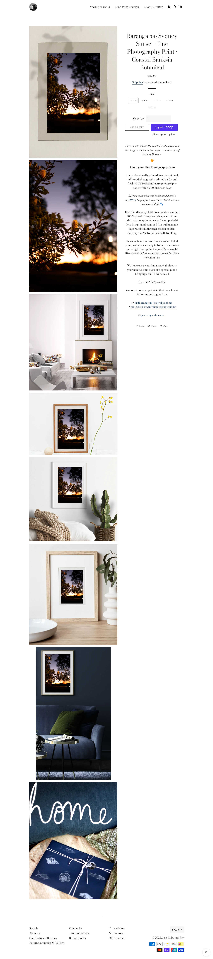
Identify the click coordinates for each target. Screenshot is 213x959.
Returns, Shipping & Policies (46, 943)
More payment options (164, 134)
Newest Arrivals (100, 7)
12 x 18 (152, 107)
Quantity (138, 119)
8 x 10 (134, 100)
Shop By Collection (127, 7)
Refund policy (77, 938)
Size (152, 94)
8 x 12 (145, 100)
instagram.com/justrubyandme (153, 303)
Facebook (118, 928)
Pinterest (118, 933)
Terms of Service (79, 933)
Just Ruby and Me (173, 938)
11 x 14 (157, 100)
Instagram (118, 938)
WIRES (131, 200)
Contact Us (75, 928)
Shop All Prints (153, 7)
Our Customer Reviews (43, 938)
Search (33, 928)
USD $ (175, 930)
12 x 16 (169, 100)
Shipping (137, 82)
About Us (35, 933)
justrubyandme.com (153, 315)
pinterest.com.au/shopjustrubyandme (153, 307)
